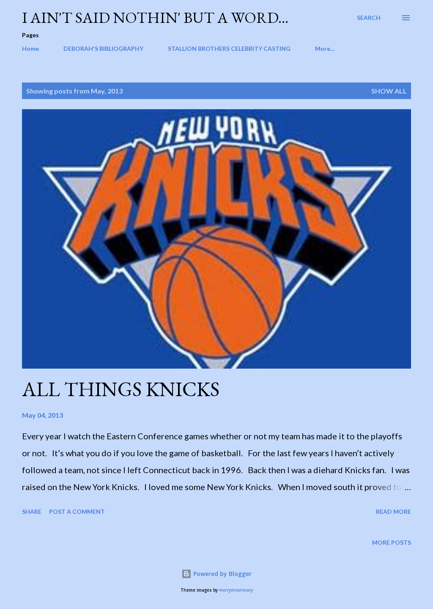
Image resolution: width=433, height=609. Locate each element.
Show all (389, 91)
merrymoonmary (236, 590)
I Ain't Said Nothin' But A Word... (155, 18)
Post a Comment (77, 511)
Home (30, 48)
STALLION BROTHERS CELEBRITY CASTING (229, 48)
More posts (391, 542)
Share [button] (31, 511)
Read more (393, 511)
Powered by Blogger (222, 574)
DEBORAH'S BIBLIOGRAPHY (103, 48)
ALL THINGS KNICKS (120, 389)
